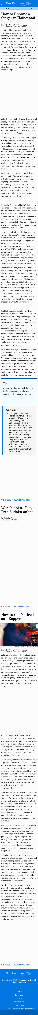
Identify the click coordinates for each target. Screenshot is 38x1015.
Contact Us (19, 995)
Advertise (19, 992)
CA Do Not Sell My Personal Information (19, 1009)
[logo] (19, 3)
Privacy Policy (19, 1005)
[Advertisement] (19, 97)
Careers (19, 998)
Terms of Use (19, 1002)
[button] (2, 4)
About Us (19, 988)
